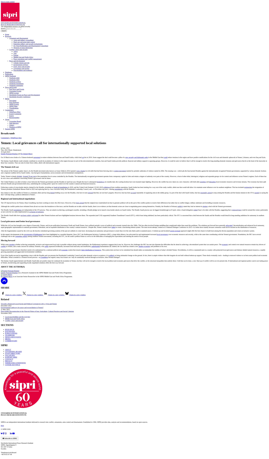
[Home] (10, 21)
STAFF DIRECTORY (12, 353)
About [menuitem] (7, 119)
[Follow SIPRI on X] (8, 434)
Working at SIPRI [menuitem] (15, 127)
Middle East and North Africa (15, 319)
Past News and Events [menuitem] (16, 89)
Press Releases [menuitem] (14, 102)
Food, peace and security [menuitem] (21, 66)
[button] (4, 283)
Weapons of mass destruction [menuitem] (23, 48)
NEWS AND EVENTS (13, 337)
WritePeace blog (16, 138)
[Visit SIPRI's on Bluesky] (2, 433)
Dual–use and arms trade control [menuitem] (24, 42)
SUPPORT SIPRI (11, 357)
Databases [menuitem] (8, 72)
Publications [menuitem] (9, 74)
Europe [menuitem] (15, 55)
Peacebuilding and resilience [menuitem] (22, 70)
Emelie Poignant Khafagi (9, 154)
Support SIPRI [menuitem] (10, 129)
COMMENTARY (11, 341)
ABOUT (8, 350)
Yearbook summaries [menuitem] (16, 85)
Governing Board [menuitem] (15, 121)
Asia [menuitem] (14, 53)
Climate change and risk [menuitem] (21, 63)
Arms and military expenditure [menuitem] (23, 40)
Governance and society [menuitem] (21, 68)
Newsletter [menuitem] (12, 100)
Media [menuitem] (7, 99)
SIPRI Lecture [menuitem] (14, 93)
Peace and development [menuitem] (17, 61)
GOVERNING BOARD (13, 351)
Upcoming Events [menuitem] (15, 91)
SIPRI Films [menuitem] (13, 106)
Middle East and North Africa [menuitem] (23, 57)
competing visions (21, 236)
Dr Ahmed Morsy (27, 154)
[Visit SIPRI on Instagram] (6, 433)
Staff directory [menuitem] (14, 123)
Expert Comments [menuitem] (15, 114)
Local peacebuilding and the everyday (17, 317)
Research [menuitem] (8, 36)
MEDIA (8, 339)
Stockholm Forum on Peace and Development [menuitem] (24, 95)
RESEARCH (9, 329)
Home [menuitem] (7, 34)
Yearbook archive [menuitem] (15, 82)
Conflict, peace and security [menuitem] (18, 49)
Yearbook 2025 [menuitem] (14, 80)
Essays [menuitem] (11, 116)
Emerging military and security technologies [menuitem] (28, 44)
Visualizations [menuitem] (13, 108)
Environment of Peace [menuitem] (20, 65)
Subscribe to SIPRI (10, 438)
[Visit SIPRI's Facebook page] (3, 433)
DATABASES (10, 331)
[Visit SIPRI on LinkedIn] (11, 433)
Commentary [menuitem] (9, 110)
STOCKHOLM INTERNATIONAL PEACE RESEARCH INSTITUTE (13, 24)
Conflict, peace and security (14, 320)
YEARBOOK (10, 335)
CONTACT (9, 359)
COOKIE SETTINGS (12, 365)
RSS (2, 426)
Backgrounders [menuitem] (14, 118)
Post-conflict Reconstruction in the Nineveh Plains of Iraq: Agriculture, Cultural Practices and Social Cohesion (37, 311)
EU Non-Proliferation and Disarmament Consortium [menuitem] (30, 46)
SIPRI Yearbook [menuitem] (10, 76)
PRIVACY (8, 361)
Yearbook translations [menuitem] (16, 83)
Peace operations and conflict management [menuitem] (27, 59)
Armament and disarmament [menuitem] (18, 38)
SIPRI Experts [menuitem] (14, 104)
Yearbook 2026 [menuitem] (14, 78)
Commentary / (6, 138)
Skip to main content (8, 2)
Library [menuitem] (11, 125)
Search (3, 28)
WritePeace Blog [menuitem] (14, 112)
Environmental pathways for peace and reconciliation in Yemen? (22, 307)
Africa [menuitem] (15, 51)
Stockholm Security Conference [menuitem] (19, 97)
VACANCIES (10, 355)
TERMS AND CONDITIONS (15, 363)
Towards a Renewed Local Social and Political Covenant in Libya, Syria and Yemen (29, 304)
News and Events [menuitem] (11, 87)
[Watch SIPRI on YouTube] (13, 433)
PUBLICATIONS (11, 333)
